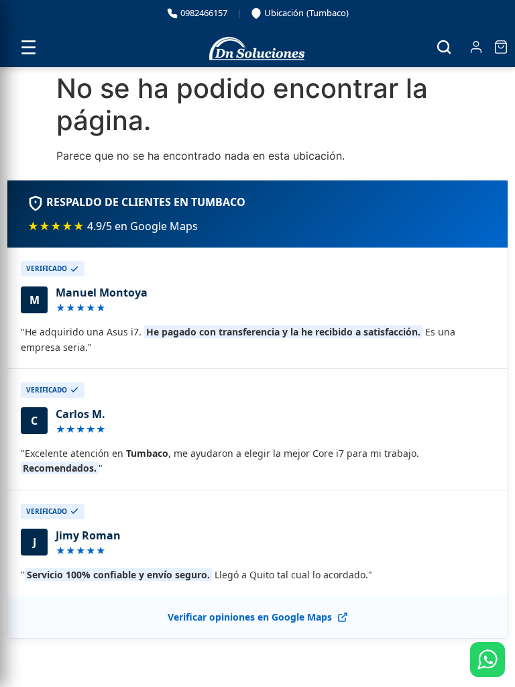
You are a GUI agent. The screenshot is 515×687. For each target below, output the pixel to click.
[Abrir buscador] (444, 47)
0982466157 (203, 13)
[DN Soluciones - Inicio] (257, 47)
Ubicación (300, 15)
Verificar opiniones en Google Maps (250, 617)
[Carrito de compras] (501, 47)
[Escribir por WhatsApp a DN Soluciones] (487, 659)
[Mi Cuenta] (476, 47)
